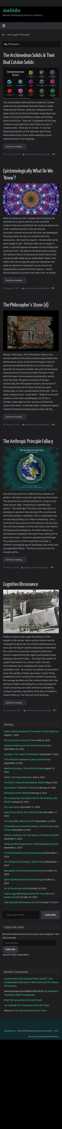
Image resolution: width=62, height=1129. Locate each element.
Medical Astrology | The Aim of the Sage (24, 768)
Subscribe (50, 914)
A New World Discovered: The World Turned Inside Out (31, 731)
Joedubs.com (9, 1031)
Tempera (43, 1036)
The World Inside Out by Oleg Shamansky (24, 853)
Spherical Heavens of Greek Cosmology (23, 879)
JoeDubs (11, 10)
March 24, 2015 (13, 424)
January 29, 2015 (14, 710)
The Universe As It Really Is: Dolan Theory (24, 862)
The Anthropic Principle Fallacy (28, 441)
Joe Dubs (8, 1005)
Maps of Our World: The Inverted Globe (23, 812)
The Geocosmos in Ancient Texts (20, 740)
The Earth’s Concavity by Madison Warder (24, 782)
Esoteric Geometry (33, 154)
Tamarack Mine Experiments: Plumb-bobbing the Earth (31, 844)
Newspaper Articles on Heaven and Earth (24, 870)
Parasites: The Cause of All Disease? (21, 754)
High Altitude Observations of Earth (22, 902)
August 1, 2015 (13, 288)
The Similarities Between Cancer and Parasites (27, 759)
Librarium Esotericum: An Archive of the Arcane (27, 745)
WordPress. (54, 1036)
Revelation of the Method (17, 793)
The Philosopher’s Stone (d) (26, 305)
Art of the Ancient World (16, 888)
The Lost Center (12, 807)
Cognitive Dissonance (20, 584)
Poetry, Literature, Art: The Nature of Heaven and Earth (31, 835)
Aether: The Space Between (18, 777)
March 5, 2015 (13, 567)
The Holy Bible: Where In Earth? (19, 821)
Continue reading (14, 146)
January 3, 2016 (13, 154)
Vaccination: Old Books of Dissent (21, 787)
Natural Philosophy (41, 288)
